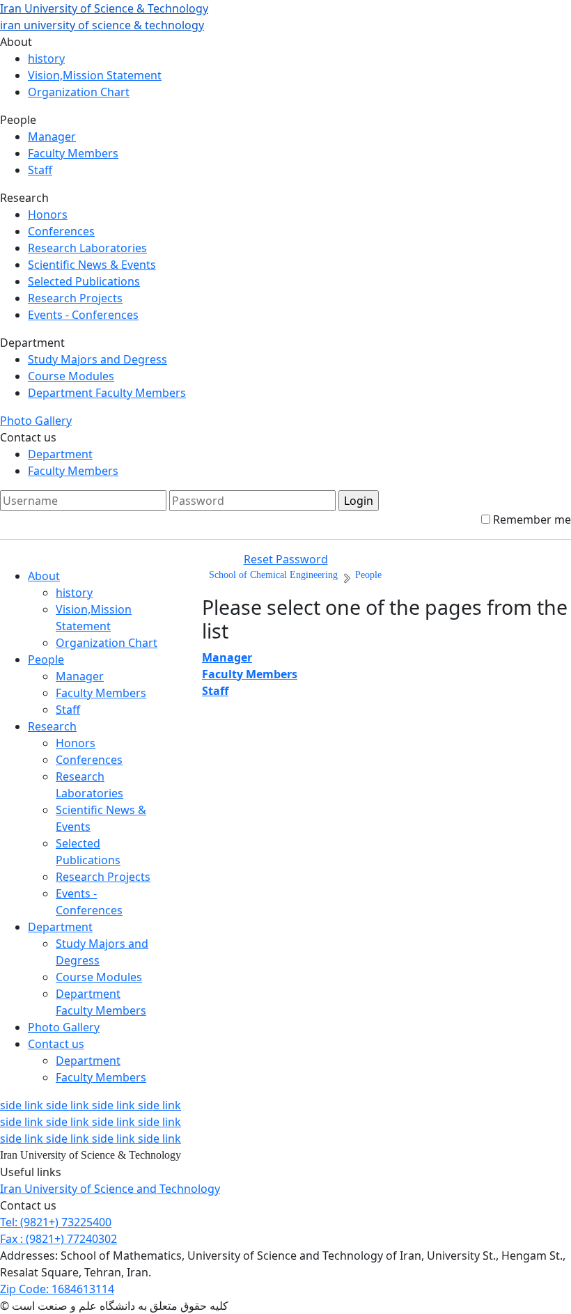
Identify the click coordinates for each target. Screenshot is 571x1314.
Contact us (56, 1043)
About (44, 576)
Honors (48, 214)
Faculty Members (73, 153)
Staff (40, 170)
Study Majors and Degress (97, 359)
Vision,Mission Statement (95, 75)
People (46, 659)
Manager (52, 136)
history (46, 58)
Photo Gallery (36, 420)
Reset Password (286, 559)
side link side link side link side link (90, 1105)
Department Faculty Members (107, 392)
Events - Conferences (83, 314)
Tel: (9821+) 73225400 (55, 1222)
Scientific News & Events (92, 264)
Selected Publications (84, 281)
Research (52, 726)
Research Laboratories (87, 248)
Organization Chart (79, 92)
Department (60, 454)
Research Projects (75, 298)
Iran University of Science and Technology (110, 1188)
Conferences (61, 231)
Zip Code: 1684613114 (57, 1289)
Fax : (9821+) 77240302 (58, 1238)
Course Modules (71, 376)
